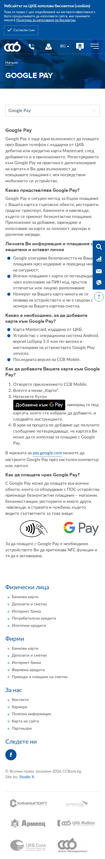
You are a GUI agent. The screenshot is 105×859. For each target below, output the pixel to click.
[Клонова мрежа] (48, 46)
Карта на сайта (25, 721)
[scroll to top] (99, 297)
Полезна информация (31, 714)
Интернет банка (26, 611)
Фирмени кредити (28, 670)
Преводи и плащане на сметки (39, 677)
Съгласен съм (23, 30)
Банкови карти (25, 597)
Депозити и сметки (29, 604)
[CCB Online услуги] (80, 46)
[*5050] (31, 46)
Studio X (26, 777)
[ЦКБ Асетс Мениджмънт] (76, 845)
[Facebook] (11, 754)
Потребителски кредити (34, 618)
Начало (11, 63)
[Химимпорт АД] (29, 803)
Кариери (19, 707)
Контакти (20, 700)
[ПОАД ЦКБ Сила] (29, 845)
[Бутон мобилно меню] (94, 46)
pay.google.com (47, 453)
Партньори (22, 729)
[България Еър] (76, 803)
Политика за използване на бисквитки (46, 20)
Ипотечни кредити (29, 626)
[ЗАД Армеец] (29, 823)
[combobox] (64, 46)
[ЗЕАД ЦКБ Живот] (76, 823)
